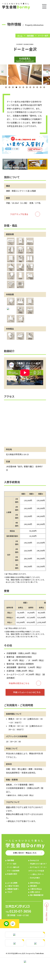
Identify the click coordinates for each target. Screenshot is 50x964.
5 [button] (20, 87)
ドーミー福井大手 (13, 867)
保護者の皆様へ (13, 889)
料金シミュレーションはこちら (27, 692)
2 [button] (9, 87)
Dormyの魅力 (35, 878)
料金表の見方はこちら (19, 683)
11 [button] (40, 87)
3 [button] (13, 87)
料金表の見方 (12, 874)
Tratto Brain (39, 953)
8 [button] (30, 87)
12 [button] (44, 87)
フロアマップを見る (19, 214)
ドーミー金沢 (11, 864)
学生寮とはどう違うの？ (38, 864)
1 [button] (6, 87)
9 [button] (33, 87)
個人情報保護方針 (36, 895)
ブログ (9, 892)
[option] (28, 74)
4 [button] (16, 87)
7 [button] (27, 87)
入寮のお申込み (36, 889)
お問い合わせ (35, 892)
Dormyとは (34, 860)
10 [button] (37, 87)
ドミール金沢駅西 (13, 870)
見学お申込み (35, 883)
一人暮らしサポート (37, 874)
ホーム (19, 35)
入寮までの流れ (13, 886)
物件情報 (30, 35)
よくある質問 (12, 883)
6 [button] (23, 87)
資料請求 (33, 886)
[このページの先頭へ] (46, 921)
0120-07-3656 (20, 911)
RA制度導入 (25, 59)
